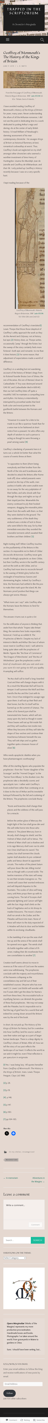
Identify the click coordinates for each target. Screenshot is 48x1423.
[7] (34, 955)
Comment (35, 1225)
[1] (41, 325)
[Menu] (8, 40)
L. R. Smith (22, 66)
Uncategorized (28, 1152)
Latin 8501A (35, 96)
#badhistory (12, 1160)
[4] (26, 442)
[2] (12, 340)
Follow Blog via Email (15, 1364)
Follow (10, 1393)
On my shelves (15, 1152)
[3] (18, 354)
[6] (14, 748)
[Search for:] (24, 1240)
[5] (32, 536)
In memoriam (10, 1178)
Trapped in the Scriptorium (24, 11)
